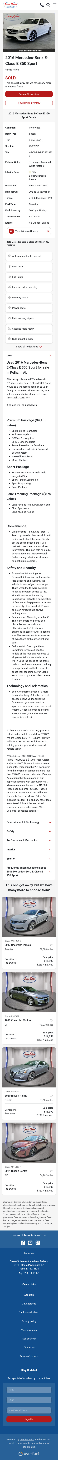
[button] (42, 5)
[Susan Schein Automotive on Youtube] (29, 1242)
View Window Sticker (26, 231)
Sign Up (29, 1419)
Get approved (29, 1303)
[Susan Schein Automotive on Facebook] (21, 1242)
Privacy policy (29, 1321)
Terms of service (29, 1356)
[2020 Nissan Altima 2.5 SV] (29, 1067)
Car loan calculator (29, 1312)
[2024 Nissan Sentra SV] (29, 1143)
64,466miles (46, 1100)
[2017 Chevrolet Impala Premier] (29, 917)
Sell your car (29, 1338)
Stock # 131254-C (13, 941)
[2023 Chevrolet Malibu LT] (29, 992)
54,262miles (46, 1175)
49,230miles (46, 1024)
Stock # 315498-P (13, 1167)
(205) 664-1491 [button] (31, 1273)
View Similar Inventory (29, 103)
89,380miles (46, 949)
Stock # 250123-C (13, 1091)
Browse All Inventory (29, 94)
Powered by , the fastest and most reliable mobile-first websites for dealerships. (29, 1443)
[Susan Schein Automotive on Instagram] (36, 1242)
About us (29, 1294)
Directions (29, 1347)
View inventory (29, 1330)
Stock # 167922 (12, 1016)
